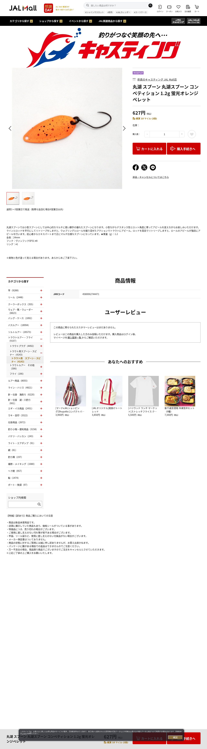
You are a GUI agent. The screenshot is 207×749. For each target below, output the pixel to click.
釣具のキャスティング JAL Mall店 (157, 79)
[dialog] (101, 735)
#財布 (110, 12)
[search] (150, 5)
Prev (10, 128)
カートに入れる (152, 149)
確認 (175, 737)
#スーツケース (140, 12)
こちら (24, 733)
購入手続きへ (186, 149)
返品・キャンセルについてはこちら (151, 177)
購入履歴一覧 (75, 337)
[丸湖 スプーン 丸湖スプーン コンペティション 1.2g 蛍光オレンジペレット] (67, 128)
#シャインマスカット (94, 12)
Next (124, 128)
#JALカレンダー (123, 12)
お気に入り (192, 134)
